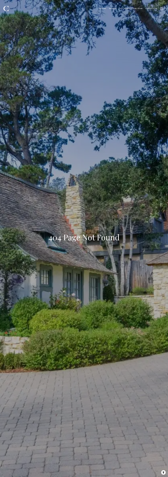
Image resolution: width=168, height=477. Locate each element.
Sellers (113, 8)
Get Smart (125, 8)
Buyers (102, 8)
